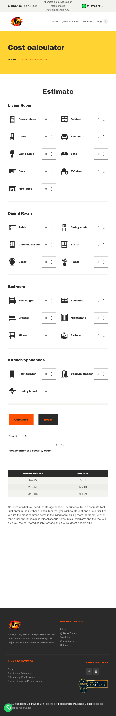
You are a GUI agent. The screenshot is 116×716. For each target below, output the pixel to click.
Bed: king (77, 300)
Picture (75, 335)
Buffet (75, 244)
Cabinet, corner (29, 244)
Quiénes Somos (69, 633)
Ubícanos (65, 645)
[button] (8, 707)
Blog (10, 669)
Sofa (74, 153)
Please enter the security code (30, 450)
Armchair (77, 136)
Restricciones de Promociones (25, 681)
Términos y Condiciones (21, 677)
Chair (22, 136)
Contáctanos (67, 641)
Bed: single (26, 300)
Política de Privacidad (20, 673)
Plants (75, 262)
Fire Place (25, 188)
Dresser (24, 318)
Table (22, 227)
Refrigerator (27, 373)
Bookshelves (27, 119)
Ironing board (28, 391)
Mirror (23, 335)
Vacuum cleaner (82, 373)
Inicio (12, 59)
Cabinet (76, 119)
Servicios (65, 637)
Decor (22, 262)
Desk (22, 171)
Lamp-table (26, 153)
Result (13, 436)
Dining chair (79, 227)
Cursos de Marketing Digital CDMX (51, 707)
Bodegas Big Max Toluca (30, 703)
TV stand (77, 171)
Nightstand (78, 318)
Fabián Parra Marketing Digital (75, 703)
